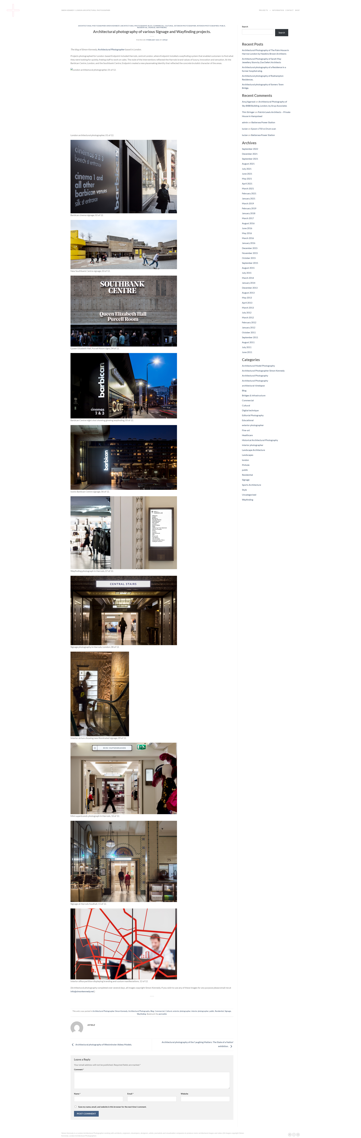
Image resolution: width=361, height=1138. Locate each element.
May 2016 (247, 233)
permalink (163, 1014)
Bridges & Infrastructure (253, 395)
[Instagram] (294, 1134)
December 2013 (249, 287)
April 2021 (247, 183)
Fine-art (246, 430)
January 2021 (248, 198)
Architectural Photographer (111, 49)
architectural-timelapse (253, 385)
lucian (245, 128)
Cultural (169, 26)
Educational (248, 420)
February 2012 (249, 322)
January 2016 (248, 243)
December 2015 (249, 248)
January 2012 (248, 327)
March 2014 (248, 277)
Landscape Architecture (253, 450)
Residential (142, 27)
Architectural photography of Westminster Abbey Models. (103, 1044)
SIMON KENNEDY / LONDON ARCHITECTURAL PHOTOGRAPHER (85, 10)
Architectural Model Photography (258, 365)
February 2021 (249, 193)
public (222, 26)
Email (130, 1093)
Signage (152, 27)
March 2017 (248, 218)
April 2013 (247, 302)
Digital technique (250, 410)
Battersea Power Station (263, 122)
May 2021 (247, 178)
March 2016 (248, 238)
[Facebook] (289, 1134)
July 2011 (246, 347)
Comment (79, 1069)
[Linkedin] (298, 1134)
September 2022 (250, 148)
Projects (263, 10)
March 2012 (248, 317)
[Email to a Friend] (152, 1001)
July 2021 (246, 168)
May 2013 (247, 297)
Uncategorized (249, 494)
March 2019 (248, 203)
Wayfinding (161, 27)
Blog (150, 26)
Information (278, 10)
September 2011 (250, 337)
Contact (289, 10)
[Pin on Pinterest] (157, 1001)
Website (184, 1093)
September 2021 (250, 158)
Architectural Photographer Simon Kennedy (99, 26)
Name (77, 1093)
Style (244, 489)
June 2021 (247, 173)
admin (245, 122)
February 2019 (249, 208)
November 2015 (250, 253)
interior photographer (208, 26)
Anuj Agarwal (248, 101)
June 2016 (247, 228)
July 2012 (246, 312)
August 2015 (248, 267)
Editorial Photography (253, 415)
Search (245, 26)
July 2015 (246, 272)
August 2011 (248, 342)
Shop (297, 10)
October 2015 (249, 258)
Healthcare (247, 435)
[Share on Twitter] (147, 1001)
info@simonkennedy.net (82, 991)
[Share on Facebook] (142, 1001)
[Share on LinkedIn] (162, 1001)
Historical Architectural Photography (260, 440)
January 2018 (248, 213)
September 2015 (250, 263)
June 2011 (247, 352)
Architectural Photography (133, 26)
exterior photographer (185, 26)
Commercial (158, 26)
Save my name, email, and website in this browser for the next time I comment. (112, 1107)
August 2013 (248, 292)
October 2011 (249, 332)
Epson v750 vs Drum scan (263, 128)
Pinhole (245, 465)
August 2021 (248, 163)
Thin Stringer (248, 112)
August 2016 (248, 223)
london (245, 460)
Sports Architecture (251, 484)
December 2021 (249, 153)
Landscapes (247, 455)
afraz (165, 40)
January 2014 (248, 282)
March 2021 (248, 188)
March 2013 (248, 307)
